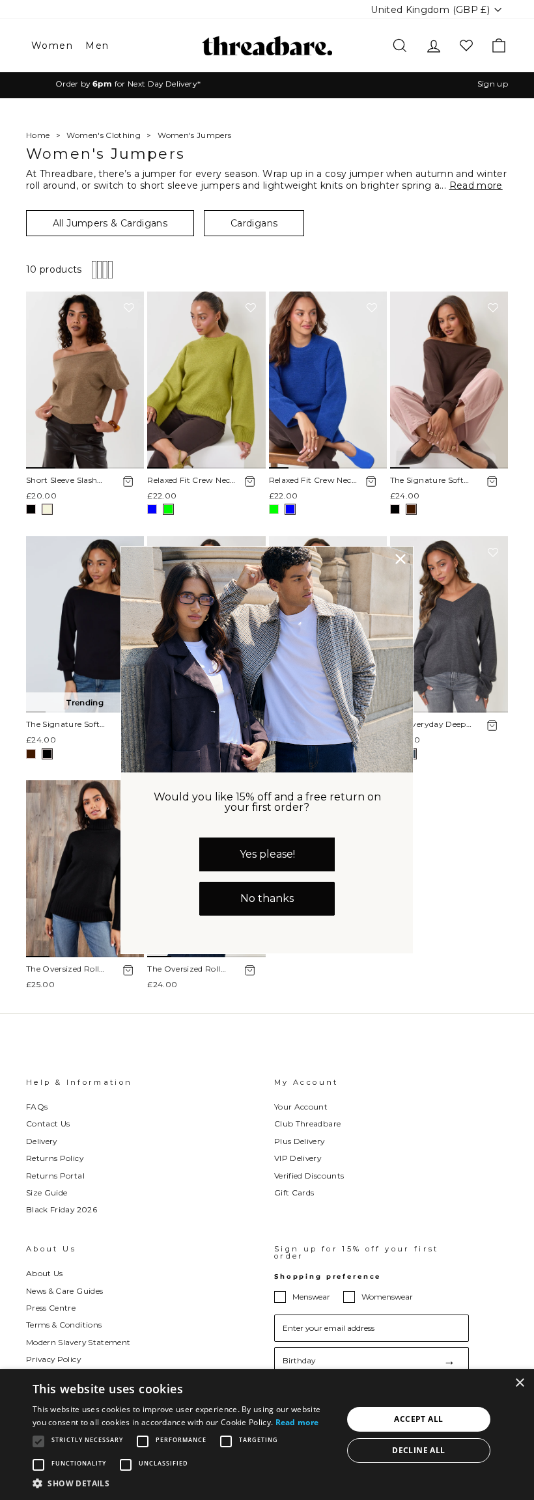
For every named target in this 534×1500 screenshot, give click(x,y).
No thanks (267, 898)
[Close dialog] (400, 559)
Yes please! (267, 854)
